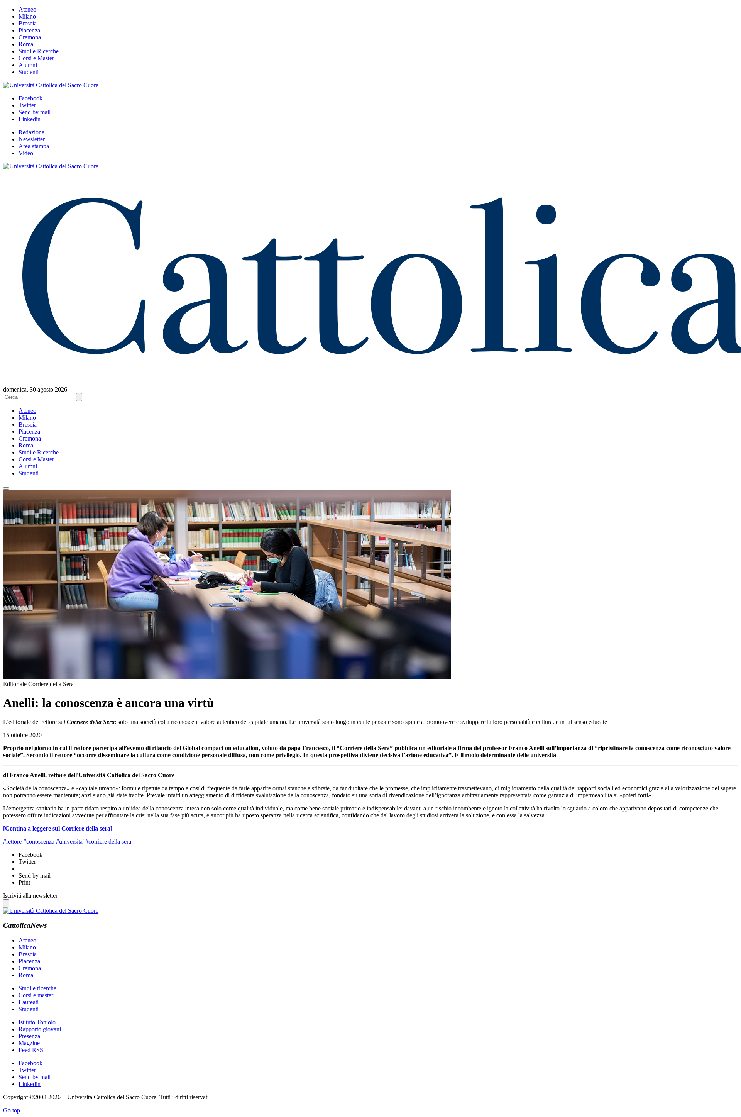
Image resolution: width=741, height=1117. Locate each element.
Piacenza (29, 30)
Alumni (28, 65)
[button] (6, 488)
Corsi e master (36, 995)
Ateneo (27, 9)
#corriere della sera (108, 841)
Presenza (29, 1036)
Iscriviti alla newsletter (30, 895)
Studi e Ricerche (39, 51)
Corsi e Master (36, 58)
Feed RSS (31, 1050)
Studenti (29, 72)
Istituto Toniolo (37, 1022)
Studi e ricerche (37, 988)
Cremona (30, 37)
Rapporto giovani (40, 1029)
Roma (26, 44)
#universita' (70, 841)
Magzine (29, 1043)
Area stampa (34, 146)
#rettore (12, 841)
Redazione (31, 132)
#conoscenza (38, 841)
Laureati (29, 1002)
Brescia (28, 23)
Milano (27, 16)
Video (26, 153)
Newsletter (32, 139)
